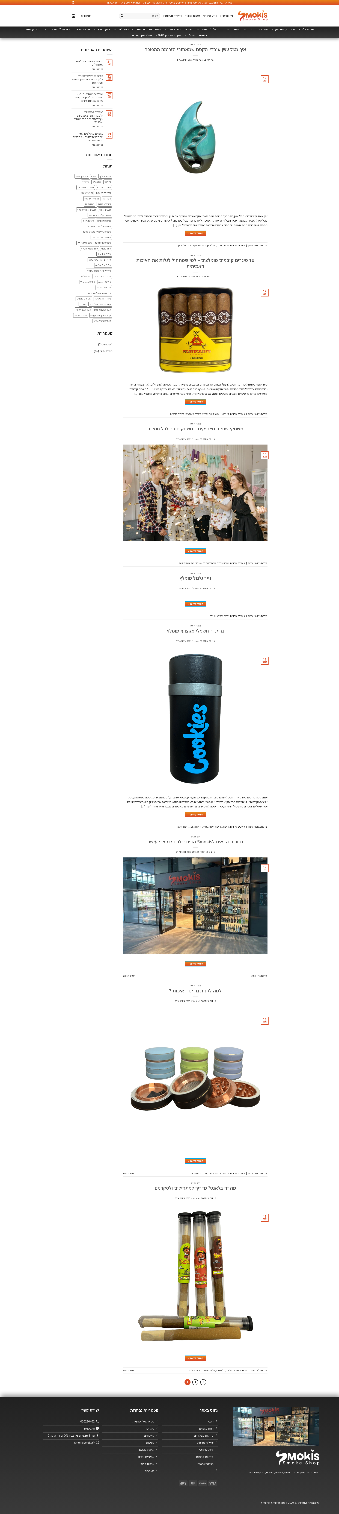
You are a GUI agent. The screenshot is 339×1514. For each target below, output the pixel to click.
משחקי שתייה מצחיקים (190, 563)
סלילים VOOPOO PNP (100, 259)
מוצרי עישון (195, 44)
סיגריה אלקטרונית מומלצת (98, 226)
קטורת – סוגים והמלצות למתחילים (89, 63)
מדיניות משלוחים (172, 15)
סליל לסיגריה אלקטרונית (99, 270)
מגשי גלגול (154, 29)
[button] (86, 16)
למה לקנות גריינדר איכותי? (195, 991)
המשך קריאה (195, 233)
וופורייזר (263, 29)
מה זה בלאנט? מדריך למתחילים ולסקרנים (195, 1188)
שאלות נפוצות (192, 15)
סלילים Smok (104, 254)
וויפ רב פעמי (87, 193)
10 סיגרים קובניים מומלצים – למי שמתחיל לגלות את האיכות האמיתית (195, 263)
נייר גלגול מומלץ (195, 578)
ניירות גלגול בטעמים (220, 616)
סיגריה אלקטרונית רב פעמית (97, 232)
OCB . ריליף (105, 176)
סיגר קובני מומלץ (210, 414)
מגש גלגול (89, 204)
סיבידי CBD (83, 29)
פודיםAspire (104, 282)
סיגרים (250, 29)
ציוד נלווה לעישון (103, 298)
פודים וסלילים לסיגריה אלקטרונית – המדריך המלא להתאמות (87, 79)
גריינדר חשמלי (182, 826)
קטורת (83, 304)
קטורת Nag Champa (100, 315)
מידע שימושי (210, 15)
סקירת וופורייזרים (102, 276)
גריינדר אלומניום (199, 826)
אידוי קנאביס (82, 176)
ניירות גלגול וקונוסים (211, 29)
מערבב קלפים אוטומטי (100, 215)
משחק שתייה (223, 563)
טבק (45, 29)
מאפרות (188, 29)
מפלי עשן (182, 245)
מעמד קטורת (223, 245)
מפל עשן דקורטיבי (197, 245)
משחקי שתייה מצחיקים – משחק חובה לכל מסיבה (195, 429)
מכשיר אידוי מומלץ (86, 209)
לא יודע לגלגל (104, 204)
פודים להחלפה (104, 287)
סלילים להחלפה (103, 265)
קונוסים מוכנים (84, 298)
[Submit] (122, 16)
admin (183, 59)
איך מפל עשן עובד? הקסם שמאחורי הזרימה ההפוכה (195, 49)
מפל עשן (211, 245)
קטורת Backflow (102, 309)
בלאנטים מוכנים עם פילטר (202, 1370)
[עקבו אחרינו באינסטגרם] (73, 2)
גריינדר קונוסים (103, 193)
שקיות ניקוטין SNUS (169, 35)
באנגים (203, 35)
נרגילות (191, 35)
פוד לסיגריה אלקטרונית (99, 293)
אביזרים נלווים (124, 29)
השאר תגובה (129, 975)
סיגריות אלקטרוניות (304, 29)
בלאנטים (220, 1370)
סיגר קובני (225, 414)
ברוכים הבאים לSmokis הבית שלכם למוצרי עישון (195, 842)
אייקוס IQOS (103, 29)
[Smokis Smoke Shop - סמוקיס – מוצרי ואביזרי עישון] (252, 16)
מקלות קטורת (104, 220)
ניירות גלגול (88, 220)
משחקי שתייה (31, 29)
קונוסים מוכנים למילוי (100, 304)
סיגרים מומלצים (193, 414)
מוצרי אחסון (173, 29)
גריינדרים (234, 29)
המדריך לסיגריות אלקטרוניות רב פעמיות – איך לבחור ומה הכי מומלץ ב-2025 (88, 117)
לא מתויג (195, 836)
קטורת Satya (80, 315)
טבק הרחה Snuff (63, 29)
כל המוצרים (226, 15)
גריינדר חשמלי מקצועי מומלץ (195, 631)
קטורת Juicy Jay (83, 309)
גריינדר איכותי (215, 826)
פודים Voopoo (87, 282)
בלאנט (229, 1370)
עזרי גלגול (85, 276)
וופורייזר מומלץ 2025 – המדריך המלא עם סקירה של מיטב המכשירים (89, 97)
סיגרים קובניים (177, 414)
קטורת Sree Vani (102, 320)
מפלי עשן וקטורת (142, 35)
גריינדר (226, 826)
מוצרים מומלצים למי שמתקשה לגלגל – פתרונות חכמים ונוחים (88, 137)
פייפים (141, 29)
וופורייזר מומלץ (91, 198)
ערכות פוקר (280, 29)
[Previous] (203, 1382)
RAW (93, 176)
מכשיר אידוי (105, 209)
